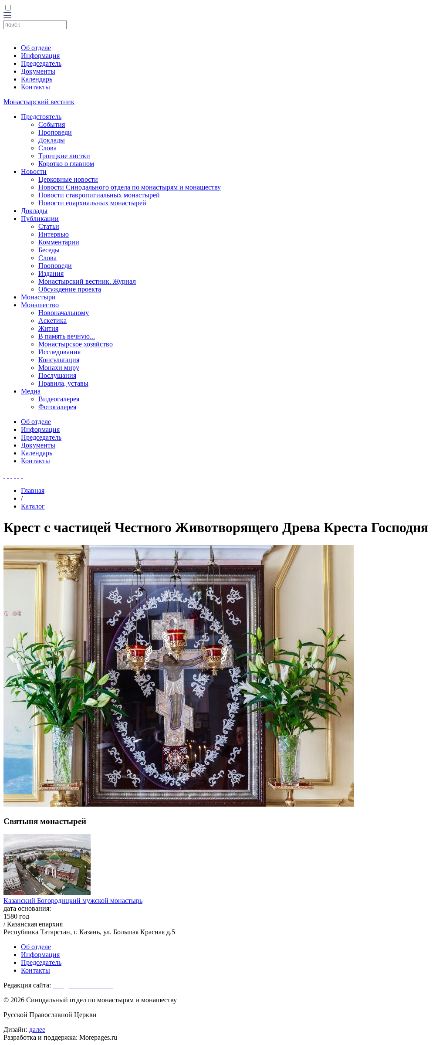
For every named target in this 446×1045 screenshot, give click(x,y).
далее (37, 1029)
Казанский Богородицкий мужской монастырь (72, 900)
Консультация (58, 359)
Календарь (36, 79)
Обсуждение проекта (69, 289)
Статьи (48, 226)
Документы (38, 71)
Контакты (35, 87)
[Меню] (7, 16)
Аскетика (52, 320)
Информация (40, 55)
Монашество (40, 305)
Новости (34, 171)
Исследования (59, 352)
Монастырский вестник (38, 101)
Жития (48, 328)
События (51, 124)
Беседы (49, 250)
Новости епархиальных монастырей (92, 203)
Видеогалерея (58, 399)
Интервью (53, 234)
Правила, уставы (63, 383)
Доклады (51, 140)
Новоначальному (63, 312)
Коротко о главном (66, 163)
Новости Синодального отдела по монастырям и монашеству (129, 187)
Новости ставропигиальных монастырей (99, 195)
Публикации (40, 218)
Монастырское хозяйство (75, 344)
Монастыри (38, 297)
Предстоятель (41, 116)
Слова (47, 148)
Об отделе (36, 47)
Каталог (33, 506)
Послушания (57, 375)
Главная (32, 490)
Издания (51, 273)
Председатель (41, 63)
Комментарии (58, 242)
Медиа (31, 391)
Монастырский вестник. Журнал (87, 281)
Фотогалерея (57, 407)
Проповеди (55, 132)
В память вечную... (66, 336)
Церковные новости (68, 179)
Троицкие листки (64, 155)
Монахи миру (58, 367)
